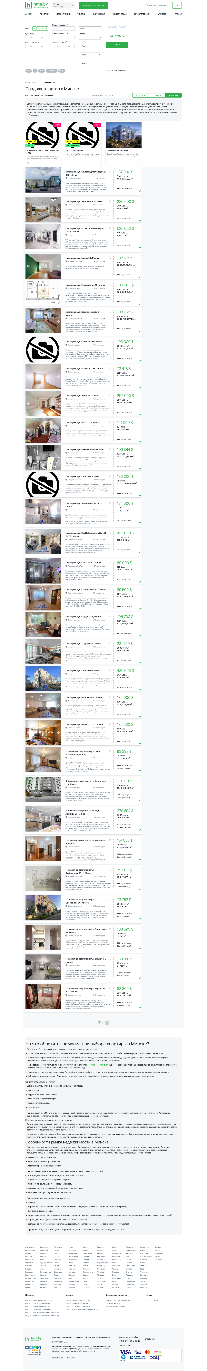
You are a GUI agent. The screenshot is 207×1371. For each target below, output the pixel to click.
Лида (85, 1284)
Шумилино (159, 1253)
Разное (178, 14)
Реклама (79, 1337)
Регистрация (161, 5)
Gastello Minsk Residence (117, 150)
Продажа (44, 14)
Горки (56, 1253)
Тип (35, 71)
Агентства (162, 14)
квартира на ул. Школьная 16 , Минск (83, 697)
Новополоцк (116, 1260)
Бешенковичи (30, 1278)
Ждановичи (73, 1253)
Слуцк (128, 1278)
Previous (28, 181)
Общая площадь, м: (60, 25)
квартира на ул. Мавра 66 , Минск (82, 258)
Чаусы (142, 1281)
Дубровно (58, 1284)
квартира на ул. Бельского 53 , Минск (84, 368)
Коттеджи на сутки (113, 1303)
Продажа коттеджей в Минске (38, 1309)
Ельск (70, 1247)
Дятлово (57, 1288)
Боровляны (44, 1250)
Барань (28, 1253)
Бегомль (28, 1257)
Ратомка (129, 1253)
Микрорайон (52, 71)
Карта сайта (71, 1358)
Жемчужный (73, 1257)
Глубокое (57, 1260)
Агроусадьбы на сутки (115, 1306)
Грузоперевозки (142, 14)
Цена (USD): (29, 34)
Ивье (70, 1278)
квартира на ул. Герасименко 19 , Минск (85, 285)
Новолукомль (117, 1257)
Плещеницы (116, 1278)
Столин (143, 1263)
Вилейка (43, 1275)
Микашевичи (102, 1269)
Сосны (142, 1250)
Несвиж (115, 1250)
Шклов (157, 1250)
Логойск (86, 1288)
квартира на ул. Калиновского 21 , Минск (86, 589)
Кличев (85, 1250)
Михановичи (102, 1272)
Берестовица (30, 1275)
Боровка (43, 1253)
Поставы (115, 1284)
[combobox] (90, 28)
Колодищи (87, 1260)
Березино (29, 1263)
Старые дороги (146, 1257)
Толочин (143, 1266)
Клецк (85, 1247)
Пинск (114, 1275)
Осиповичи (116, 1266)
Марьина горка (103, 1263)
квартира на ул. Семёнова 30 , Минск (84, 341)
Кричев (85, 1275)
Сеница (129, 1263)
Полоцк (114, 1281)
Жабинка (72, 1250)
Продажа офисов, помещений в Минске (42, 1313)
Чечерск (158, 1247)
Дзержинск (58, 1272)
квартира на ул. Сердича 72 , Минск (83, 616)
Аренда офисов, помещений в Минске (81, 1309)
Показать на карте (117, 27)
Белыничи (29, 1266)
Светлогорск (131, 1266)
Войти (177, 5)
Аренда (28, 14)
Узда (142, 1269)
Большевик (44, 1247)
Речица (128, 1257)
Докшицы (58, 1278)
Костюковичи (88, 1272)
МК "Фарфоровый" (75, 150)
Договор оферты (58, 1358)
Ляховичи (101, 1257)
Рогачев (129, 1260)
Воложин (43, 1281)
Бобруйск (29, 1284)
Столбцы (143, 1260)
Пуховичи (129, 1247)
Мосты (99, 1284)
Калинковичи (73, 1281)
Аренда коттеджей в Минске (77, 1306)
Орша (114, 1263)
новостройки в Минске (96, 1065)
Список (158, 95)
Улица (28, 71)
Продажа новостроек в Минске (38, 1300)
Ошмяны (115, 1269)
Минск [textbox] (82, 29)
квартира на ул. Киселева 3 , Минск (83, 476)
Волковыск (44, 1278)
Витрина (174, 95)
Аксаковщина (30, 1247)
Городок (57, 1269)
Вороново (43, 1284)
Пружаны (115, 1288)
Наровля (115, 1247)
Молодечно (101, 1281)
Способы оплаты (125, 1346)
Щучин (157, 1257)
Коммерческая (120, 14)
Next (58, 181)
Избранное (147, 5)
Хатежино (144, 1275)
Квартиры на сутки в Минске (118, 1300)
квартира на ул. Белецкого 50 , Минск (84, 724)
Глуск (56, 1263)
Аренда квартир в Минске (77, 1300)
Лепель (85, 1281)
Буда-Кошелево (46, 1263)
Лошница (100, 1247)
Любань (100, 1253)
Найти (117, 45)
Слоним (129, 1272)
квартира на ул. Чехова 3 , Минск (81, 395)
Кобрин (86, 1257)
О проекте (67, 1337)
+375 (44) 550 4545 (129, 1341)
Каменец (71, 1284)
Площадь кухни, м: (59, 42)
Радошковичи (131, 1250)
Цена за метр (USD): (33, 42)
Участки (81, 14)
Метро (61, 71)
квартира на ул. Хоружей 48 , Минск (83, 643)
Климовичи (87, 1253)
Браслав (43, 1257)
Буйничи (43, 1266)
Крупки (85, 1278)
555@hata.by (151, 1339)
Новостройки (63, 14)
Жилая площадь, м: (60, 34)
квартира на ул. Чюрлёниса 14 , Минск (84, 201)
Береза (28, 1269)
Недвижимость (31, 82)
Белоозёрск (29, 1260)
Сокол (128, 1288)
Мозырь (100, 1278)
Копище (86, 1263)
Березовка (29, 1272)
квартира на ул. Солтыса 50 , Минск (83, 562)
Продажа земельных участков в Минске (42, 1316)
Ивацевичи (72, 1275)
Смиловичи (130, 1275)
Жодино (71, 1266)
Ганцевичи (58, 1247)
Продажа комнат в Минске (37, 1306)
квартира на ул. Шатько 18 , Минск (82, 422)
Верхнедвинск (45, 1272)
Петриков (115, 1272)
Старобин (144, 1253)
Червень (143, 1288)
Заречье (71, 1269)
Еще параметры (116, 36)
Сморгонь (130, 1284)
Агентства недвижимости (97, 1337)
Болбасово (29, 1281)
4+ (46, 29)
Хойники (143, 1278)
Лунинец (100, 1250)
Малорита (101, 1260)
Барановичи (30, 1250)
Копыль (86, 1266)
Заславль (72, 1272)
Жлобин (71, 1263)
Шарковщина (160, 1260)
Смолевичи (130, 1281)
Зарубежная (99, 14)
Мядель (100, 1288)
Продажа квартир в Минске (37, 1303)
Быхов (42, 1269)
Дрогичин (58, 1281)
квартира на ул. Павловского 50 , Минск (85, 449)
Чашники (143, 1284)
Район (41, 71)
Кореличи (86, 1269)
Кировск (71, 1288)
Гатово (56, 1250)
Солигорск (144, 1247)
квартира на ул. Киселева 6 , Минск (83, 670)
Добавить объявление (93, 5)
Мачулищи (101, 1266)
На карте (141, 95)
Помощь (56, 1337)
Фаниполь (144, 1272)
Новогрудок (116, 1253)
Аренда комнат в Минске (76, 1303)
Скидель (129, 1269)
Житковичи (72, 1260)
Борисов (28, 1288)
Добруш (57, 1275)
